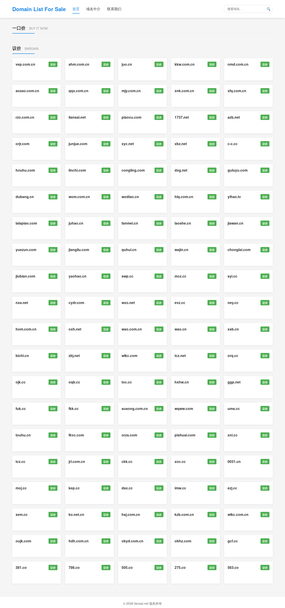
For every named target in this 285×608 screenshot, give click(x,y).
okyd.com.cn (132, 540)
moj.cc (21, 487)
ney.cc (233, 302)
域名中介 (93, 8)
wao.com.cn (132, 329)
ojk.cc (21, 382)
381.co (21, 567)
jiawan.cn (235, 223)
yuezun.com (26, 249)
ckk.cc (127, 461)
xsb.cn (233, 329)
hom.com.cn (26, 329)
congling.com (133, 170)
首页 (75, 8)
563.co (233, 567)
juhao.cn (76, 223)
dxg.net (181, 170)
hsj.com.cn (131, 514)
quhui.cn (129, 249)
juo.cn (127, 64)
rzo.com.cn (25, 117)
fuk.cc (21, 408)
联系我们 (114, 8)
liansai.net (77, 117)
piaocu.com (131, 117)
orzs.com (129, 435)
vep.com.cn (25, 64)
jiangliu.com (79, 249)
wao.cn (181, 329)
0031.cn (234, 461)
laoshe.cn (183, 223)
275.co (180, 567)
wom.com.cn (79, 196)
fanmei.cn (130, 223)
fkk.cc (74, 408)
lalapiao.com (26, 223)
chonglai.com (239, 249)
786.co (74, 567)
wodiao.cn (130, 196)
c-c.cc (233, 143)
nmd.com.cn (238, 64)
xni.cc (233, 435)
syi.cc (232, 276)
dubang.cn (25, 196)
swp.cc (127, 276)
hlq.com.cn (184, 196)
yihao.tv (234, 196)
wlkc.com (129, 355)
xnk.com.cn (184, 90)
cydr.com (76, 302)
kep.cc (74, 487)
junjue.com (78, 143)
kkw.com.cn (185, 64)
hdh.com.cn (79, 540)
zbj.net (74, 355)
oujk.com (23, 540)
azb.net (234, 117)
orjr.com (22, 143)
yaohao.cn (77, 276)
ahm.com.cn (79, 64)
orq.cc (233, 355)
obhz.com (183, 540)
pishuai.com (185, 435)
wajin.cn (181, 249)
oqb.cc (74, 382)
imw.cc (180, 487)
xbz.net (181, 143)
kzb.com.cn (184, 514)
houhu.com (25, 170)
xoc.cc (180, 461)
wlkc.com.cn (238, 514)
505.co (127, 567)
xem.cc (22, 514)
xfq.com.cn (237, 90)
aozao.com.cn (27, 90)
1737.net (182, 117)
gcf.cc (233, 540)
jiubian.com (25, 276)
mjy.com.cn (131, 90)
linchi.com (77, 170)
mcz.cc (180, 276)
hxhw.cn (182, 382)
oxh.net (75, 329)
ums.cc (234, 408)
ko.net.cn (76, 514)
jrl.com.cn (77, 461)
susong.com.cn (135, 408)
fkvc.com (76, 435)
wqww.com (184, 408)
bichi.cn (22, 355)
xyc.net (128, 143)
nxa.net (22, 302)
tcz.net (180, 355)
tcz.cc (20, 461)
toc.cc (127, 382)
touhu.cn (23, 435)
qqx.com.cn (78, 90)
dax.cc (127, 487)
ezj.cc (232, 487)
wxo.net (128, 302)
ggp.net (234, 382)
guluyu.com (238, 170)
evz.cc (180, 302)
